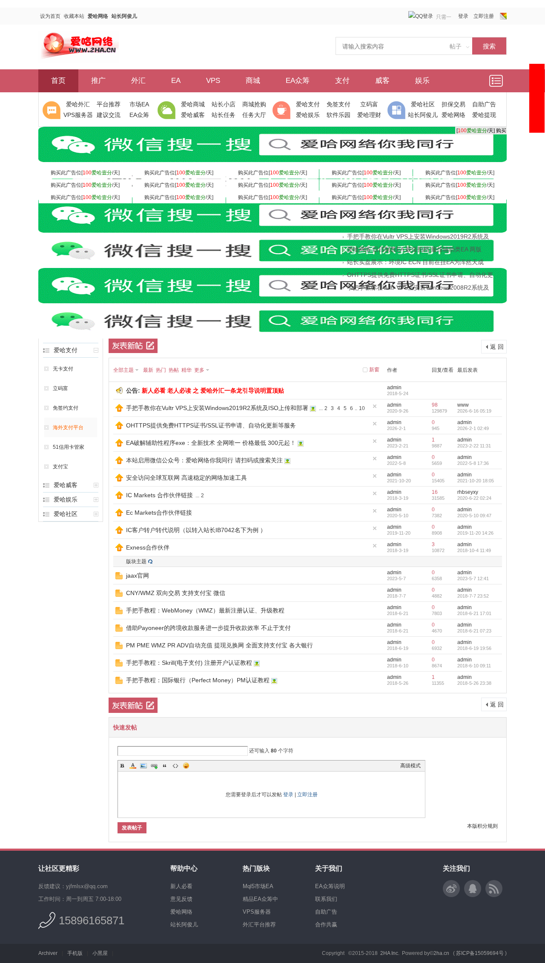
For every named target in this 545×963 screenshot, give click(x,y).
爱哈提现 (484, 114)
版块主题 (136, 561)
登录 (463, 16)
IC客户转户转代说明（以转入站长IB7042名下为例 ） (196, 530)
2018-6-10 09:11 (474, 665)
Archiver (47, 953)
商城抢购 (254, 104)
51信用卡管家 (68, 447)
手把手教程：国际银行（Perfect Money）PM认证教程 (198, 680)
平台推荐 (108, 104)
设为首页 (50, 16)
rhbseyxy (467, 492)
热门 (161, 370)
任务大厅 (254, 114)
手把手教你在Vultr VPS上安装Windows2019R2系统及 (418, 236)
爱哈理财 (369, 114)
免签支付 (338, 104)
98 (435, 405)
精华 (186, 370)
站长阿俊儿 (124, 16)
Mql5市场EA (258, 886)
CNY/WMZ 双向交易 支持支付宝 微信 (175, 593)
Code (175, 765)
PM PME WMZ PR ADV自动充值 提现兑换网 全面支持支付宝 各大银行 (219, 645)
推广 (98, 81)
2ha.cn (441, 953)
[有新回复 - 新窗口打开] (119, 578)
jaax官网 (137, 575)
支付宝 (60, 467)
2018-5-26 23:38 (474, 683)
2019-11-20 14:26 (475, 533)
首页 (58, 81)
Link (154, 765)
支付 (342, 81)
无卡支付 (63, 369)
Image (143, 765)
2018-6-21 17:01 (474, 613)
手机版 (75, 953)
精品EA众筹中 (260, 899)
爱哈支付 (308, 104)
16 (435, 492)
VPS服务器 (78, 114)
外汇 (138, 81)
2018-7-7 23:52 (473, 595)
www (463, 405)
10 (362, 408)
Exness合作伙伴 (147, 547)
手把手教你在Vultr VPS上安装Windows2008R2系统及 (418, 287)
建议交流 (108, 114)
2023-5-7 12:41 (473, 578)
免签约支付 (65, 408)
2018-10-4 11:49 (474, 550)
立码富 (369, 104)
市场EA (139, 104)
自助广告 (484, 104)
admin (394, 387)
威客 (382, 81)
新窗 (374, 370)
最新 (148, 370)
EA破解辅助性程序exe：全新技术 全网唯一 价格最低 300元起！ (211, 442)
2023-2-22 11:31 (474, 445)
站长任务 (223, 114)
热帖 (174, 370)
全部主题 (123, 370)
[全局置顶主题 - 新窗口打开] (119, 410)
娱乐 (422, 81)
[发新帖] (133, 345)
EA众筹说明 (330, 886)
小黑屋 (100, 953)
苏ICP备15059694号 (480, 953)
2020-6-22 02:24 (474, 498)
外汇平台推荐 (259, 924)
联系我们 (326, 899)
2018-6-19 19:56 (474, 648)
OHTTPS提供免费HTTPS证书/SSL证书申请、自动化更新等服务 (211, 425)
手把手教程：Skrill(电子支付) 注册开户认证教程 (189, 662)
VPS (213, 81)
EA (176, 81)
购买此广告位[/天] (85, 173)
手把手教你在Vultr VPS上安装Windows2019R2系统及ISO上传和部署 (217, 408)
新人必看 (181, 886)
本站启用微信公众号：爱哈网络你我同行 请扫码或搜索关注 (204, 460)
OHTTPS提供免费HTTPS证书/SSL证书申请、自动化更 (420, 274)
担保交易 (453, 104)
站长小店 (223, 104)
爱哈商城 (193, 104)
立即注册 (483, 16)
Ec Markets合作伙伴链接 (159, 512)
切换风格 (503, 16)
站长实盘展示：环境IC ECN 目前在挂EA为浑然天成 (415, 262)
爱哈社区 (423, 104)
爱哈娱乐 (308, 114)
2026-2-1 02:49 (473, 428)
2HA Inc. (389, 953)
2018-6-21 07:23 (474, 630)
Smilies (186, 765)
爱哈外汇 (78, 104)
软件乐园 (338, 114)
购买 (501, 131)
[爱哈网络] (78, 61)
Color (133, 765)
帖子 (456, 46)
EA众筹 (298, 81)
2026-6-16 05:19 (474, 410)
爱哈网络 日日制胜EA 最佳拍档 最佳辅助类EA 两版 (414, 249)
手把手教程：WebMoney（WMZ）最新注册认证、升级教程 (205, 610)
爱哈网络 (98, 16)
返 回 (497, 346)
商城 (253, 81)
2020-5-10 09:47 (474, 515)
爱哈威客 (193, 114)
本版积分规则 (482, 826)
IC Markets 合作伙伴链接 (159, 495)
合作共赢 (326, 924)
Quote (165, 765)
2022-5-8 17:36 (473, 463)
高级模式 (410, 766)
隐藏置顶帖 (374, 406)
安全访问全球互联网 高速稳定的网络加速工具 (186, 477)
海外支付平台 (68, 427)
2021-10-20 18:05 (475, 480)
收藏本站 (74, 16)
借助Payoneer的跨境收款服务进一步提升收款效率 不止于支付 (208, 627)
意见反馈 (181, 899)
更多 (199, 370)
